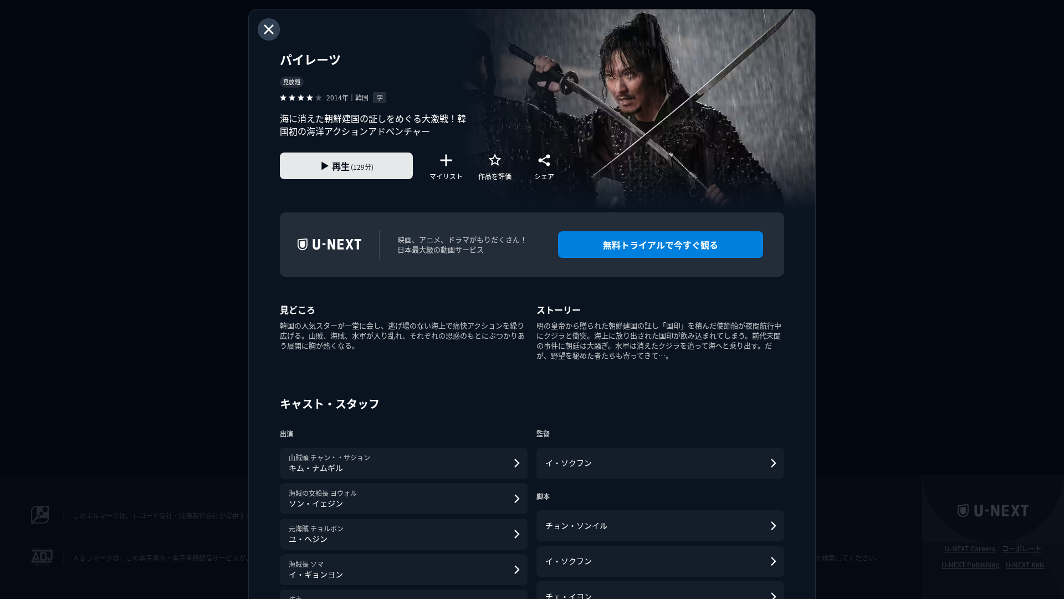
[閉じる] (269, 29)
